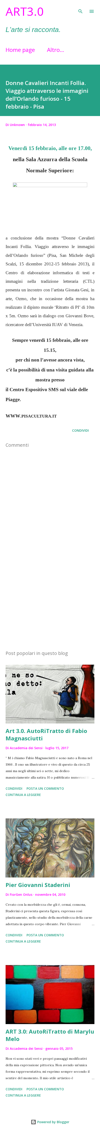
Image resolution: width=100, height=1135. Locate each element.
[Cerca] (80, 8)
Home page (20, 49)
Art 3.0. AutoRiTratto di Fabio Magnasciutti (46, 734)
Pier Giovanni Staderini (38, 885)
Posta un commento (45, 788)
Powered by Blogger (52, 1122)
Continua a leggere (23, 794)
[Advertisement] (50, 602)
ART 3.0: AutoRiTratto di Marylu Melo (50, 1035)
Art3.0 (25, 11)
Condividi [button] (80, 430)
